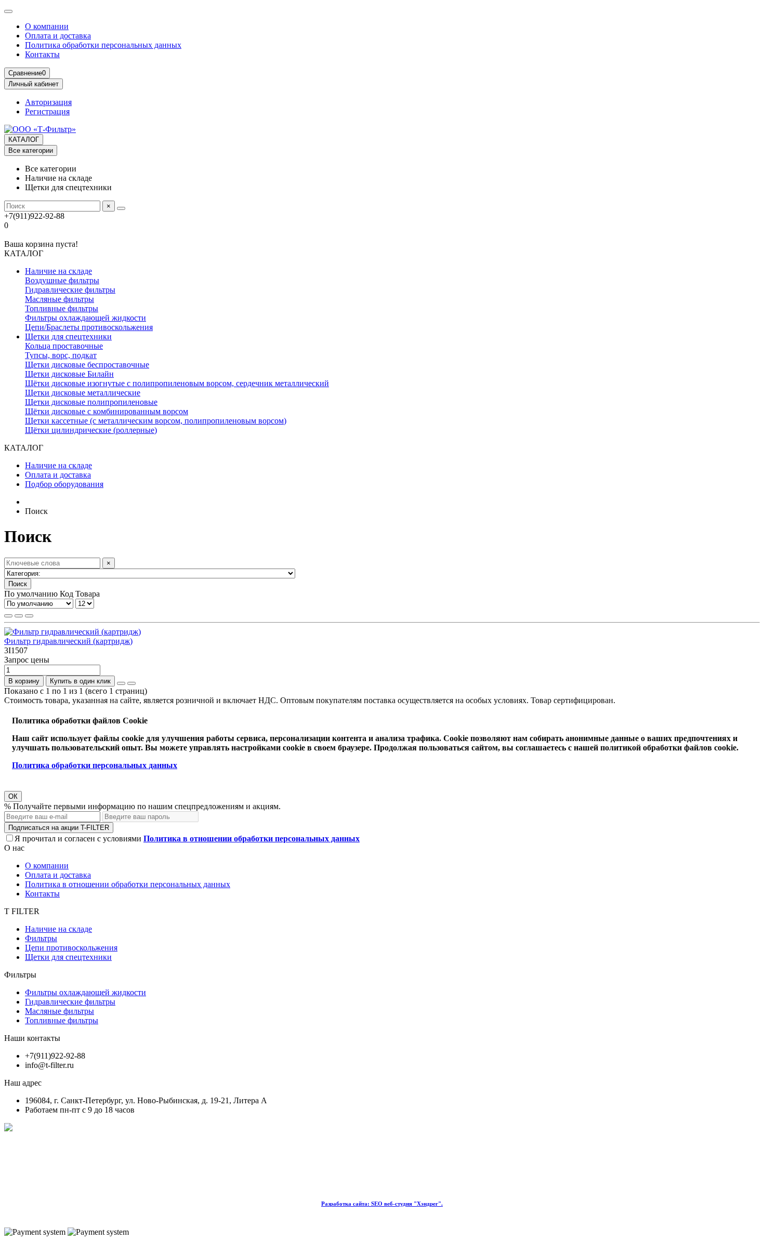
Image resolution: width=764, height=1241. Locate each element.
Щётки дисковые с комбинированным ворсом (106, 411)
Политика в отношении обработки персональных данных (127, 884)
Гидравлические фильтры (70, 289)
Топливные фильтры (61, 308)
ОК (13, 796)
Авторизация (48, 102)
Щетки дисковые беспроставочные (87, 364)
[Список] (19, 615)
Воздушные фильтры (62, 280)
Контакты (42, 54)
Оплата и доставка (58, 35)
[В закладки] (121, 683)
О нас (14, 847)
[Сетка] (8, 615)
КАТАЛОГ (23, 139)
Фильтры (41, 938)
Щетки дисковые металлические (82, 392)
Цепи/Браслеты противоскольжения (89, 327)
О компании (47, 26)
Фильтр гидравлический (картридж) (68, 641)
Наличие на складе (58, 271)
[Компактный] (29, 615)
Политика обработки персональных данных (103, 45)
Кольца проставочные (64, 345)
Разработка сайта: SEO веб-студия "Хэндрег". (382, 1203)
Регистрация (47, 111)
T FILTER (21, 911)
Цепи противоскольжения (71, 947)
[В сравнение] (131, 683)
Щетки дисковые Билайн (69, 373)
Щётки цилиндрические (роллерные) (91, 430)
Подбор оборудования (64, 484)
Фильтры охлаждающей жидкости (85, 317)
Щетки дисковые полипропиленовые (91, 402)
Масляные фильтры (59, 299)
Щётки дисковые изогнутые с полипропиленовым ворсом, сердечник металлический (177, 383)
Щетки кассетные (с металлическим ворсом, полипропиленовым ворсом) (155, 420)
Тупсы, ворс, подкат (61, 355)
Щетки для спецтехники (68, 336)
